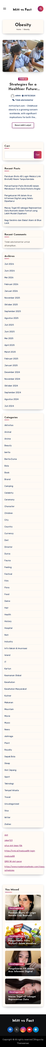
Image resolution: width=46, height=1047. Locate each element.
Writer (7, 817)
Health (7, 614)
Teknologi (9, 783)
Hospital (8, 628)
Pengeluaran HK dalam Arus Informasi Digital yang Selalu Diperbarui (18, 198)
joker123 (8, 840)
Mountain (9, 709)
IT (5, 662)
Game (7, 601)
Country (8, 526)
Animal (7, 432)
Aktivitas (8, 425)
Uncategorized (11, 804)
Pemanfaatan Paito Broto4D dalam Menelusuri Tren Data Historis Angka (22, 187)
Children (23, 79)
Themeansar (23, 1043)
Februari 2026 (11, 284)
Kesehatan (9, 682)
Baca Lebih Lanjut (23, 125)
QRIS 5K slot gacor (13, 861)
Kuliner (7, 696)
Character (9, 506)
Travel (7, 797)
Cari (7, 146)
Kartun (7, 668)
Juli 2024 (9, 406)
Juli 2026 (9, 264)
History (8, 621)
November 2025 (12, 298)
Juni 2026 (9, 271)
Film (6, 581)
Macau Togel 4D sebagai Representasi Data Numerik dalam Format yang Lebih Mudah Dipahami (22, 211)
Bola (6, 466)
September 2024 (12, 392)
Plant (7, 743)
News (7, 729)
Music (7, 723)
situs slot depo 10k (13, 845)
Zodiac (7, 824)
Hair (6, 608)
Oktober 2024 (11, 386)
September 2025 (12, 311)
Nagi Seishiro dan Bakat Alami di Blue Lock (22, 221)
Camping (8, 486)
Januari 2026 (11, 291)
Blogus (37, 1039)
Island (7, 655)
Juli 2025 (9, 325)
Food (6, 594)
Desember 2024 (12, 372)
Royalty (8, 750)
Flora (6, 587)
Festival (8, 574)
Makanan (8, 702)
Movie (7, 716)
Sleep (7, 763)
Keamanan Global (12, 675)
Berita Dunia (10, 459)
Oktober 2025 (11, 304)
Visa (6, 810)
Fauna (7, 560)
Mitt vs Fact (22, 9)
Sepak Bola (9, 756)
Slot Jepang (10, 770)
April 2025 (9, 345)
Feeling (8, 567)
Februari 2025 (11, 358)
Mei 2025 (8, 338)
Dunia (7, 554)
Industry (8, 641)
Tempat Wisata (11, 790)
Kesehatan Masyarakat (15, 689)
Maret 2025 (10, 352)
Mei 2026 (9, 277)
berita (7, 452)
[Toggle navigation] (5, 8)
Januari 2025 (11, 365)
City (6, 520)
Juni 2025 (9, 331)
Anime (7, 439)
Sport (7, 777)
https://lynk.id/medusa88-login (19, 851)
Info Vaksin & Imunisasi (15, 648)
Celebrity (8, 493)
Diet (6, 540)
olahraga (8, 736)
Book (6, 472)
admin (18, 96)
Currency (9, 533)
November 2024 (12, 379)
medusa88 (9, 856)
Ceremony (9, 499)
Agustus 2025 (11, 318)
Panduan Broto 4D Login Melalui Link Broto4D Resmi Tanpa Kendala (22, 177)
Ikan (6, 635)
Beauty (8, 445)
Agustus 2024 (11, 399)
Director (8, 547)
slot (6, 835)
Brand (7, 479)
